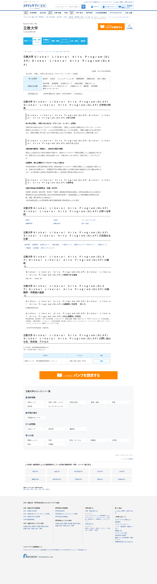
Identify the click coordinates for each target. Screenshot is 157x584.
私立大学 (59, 17)
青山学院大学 (78, 471)
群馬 (32, 489)
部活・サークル (75, 440)
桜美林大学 (121, 479)
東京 (65, 17)
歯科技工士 (91, 519)
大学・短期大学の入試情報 (31, 516)
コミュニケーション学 (88, 220)
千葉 (40, 489)
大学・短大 (79, 13)
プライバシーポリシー (122, 524)
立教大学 (71, 17)
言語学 (97, 528)
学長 (50, 440)
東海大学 (100, 479)
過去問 (51, 429)
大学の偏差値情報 (28, 519)
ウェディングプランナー (91, 515)
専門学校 (89, 13)
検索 (83, 7)
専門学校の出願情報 (61, 516)
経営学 (28, 220)
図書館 (93, 440)
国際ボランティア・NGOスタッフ (84, 244)
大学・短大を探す (50, 17)
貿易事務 (35, 244)
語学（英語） (85, 223)
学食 (29, 444)
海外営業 (27, 244)
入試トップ (31, 429)
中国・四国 (30, 528)
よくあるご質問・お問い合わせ (123, 2)
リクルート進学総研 (40, 550)
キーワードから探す (121, 533)
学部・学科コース (37, 41)
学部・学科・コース (56, 402)
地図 (101, 361)
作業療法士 (98, 519)
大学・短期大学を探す (30, 511)
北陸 (46, 526)
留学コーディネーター (48, 248)
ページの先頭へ (129, 459)
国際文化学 (57, 223)
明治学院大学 (57, 479)
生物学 (96, 530)
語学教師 (36, 248)
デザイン (103, 528)
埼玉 (36, 489)
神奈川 (48, 489)
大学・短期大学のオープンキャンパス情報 (36, 514)
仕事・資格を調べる (91, 511)
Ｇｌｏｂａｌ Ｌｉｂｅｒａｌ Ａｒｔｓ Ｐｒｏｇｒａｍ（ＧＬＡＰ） (110, 17)
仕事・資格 (58, 13)
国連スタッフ (68, 244)
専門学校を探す (60, 511)
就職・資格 (55, 41)
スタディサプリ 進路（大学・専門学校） (33, 17)
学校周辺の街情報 (120, 535)
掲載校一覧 (118, 530)
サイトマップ (106, 2)
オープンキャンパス (115, 13)
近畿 (24, 528)
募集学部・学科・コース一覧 (82, 17)
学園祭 (51, 444)
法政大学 (57, 471)
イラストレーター (100, 517)
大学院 (114, 440)
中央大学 (100, 471)
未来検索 (33, 13)
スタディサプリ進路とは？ (123, 519)
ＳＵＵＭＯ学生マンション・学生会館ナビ (73, 550)
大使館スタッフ (102, 244)
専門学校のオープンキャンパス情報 (66, 514)
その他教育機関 (101, 13)
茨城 (24, 489)
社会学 (56, 220)
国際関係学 (29, 223)
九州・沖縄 (38, 528)
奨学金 (29, 406)
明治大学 (35, 471)
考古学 (92, 528)
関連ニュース (32, 440)
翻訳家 (29, 248)
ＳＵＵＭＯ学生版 (53, 550)
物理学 (91, 530)
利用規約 (117, 522)
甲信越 (38, 526)
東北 (30, 526)
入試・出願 (128, 13)
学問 (66, 13)
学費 (113, 402)
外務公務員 (55, 244)
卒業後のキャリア (46, 41)
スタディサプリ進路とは (91, 2)
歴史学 (87, 528)
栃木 (28, 489)
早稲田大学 (78, 479)
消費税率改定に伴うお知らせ (124, 542)
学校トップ (28, 41)
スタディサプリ (28, 550)
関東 (33, 526)
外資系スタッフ (45, 244)
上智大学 (121, 471)
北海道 (25, 526)
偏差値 (83, 41)
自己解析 (43, 13)
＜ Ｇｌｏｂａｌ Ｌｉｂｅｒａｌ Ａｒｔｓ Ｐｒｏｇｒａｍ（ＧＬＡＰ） (47, 51)
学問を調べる (89, 524)
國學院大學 (35, 479)
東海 (42, 526)
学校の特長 (74, 402)
